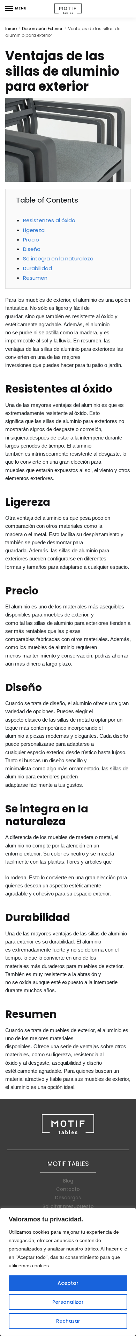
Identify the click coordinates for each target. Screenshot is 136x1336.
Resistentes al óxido (49, 220)
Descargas (68, 1197)
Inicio (11, 29)
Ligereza (34, 230)
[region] (68, 1272)
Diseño (31, 249)
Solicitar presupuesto (68, 1206)
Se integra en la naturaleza (58, 258)
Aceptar (68, 1283)
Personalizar (68, 1302)
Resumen (35, 277)
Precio (31, 239)
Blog (68, 1180)
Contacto (68, 1189)
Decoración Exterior (42, 29)
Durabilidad (37, 268)
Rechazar (68, 1320)
